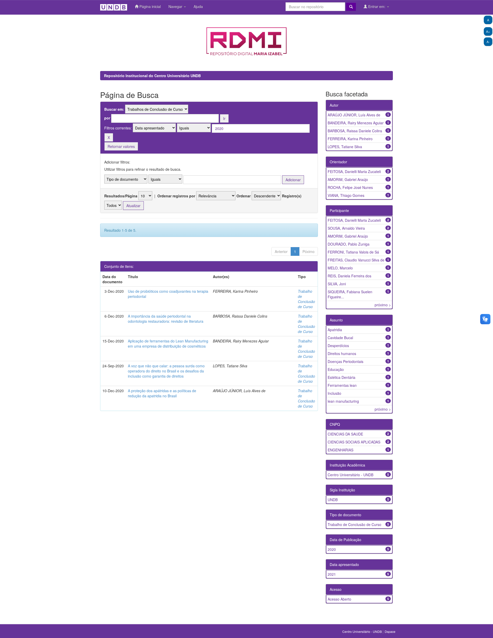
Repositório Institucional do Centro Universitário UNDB (152, 75)
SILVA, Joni (337, 283)
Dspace (390, 631)
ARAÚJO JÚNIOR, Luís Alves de (354, 114)
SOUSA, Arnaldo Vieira (346, 228)
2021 (332, 574)
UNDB (333, 499)
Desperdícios (338, 345)
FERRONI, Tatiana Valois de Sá (353, 252)
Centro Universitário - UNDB (350, 474)
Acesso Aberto (339, 599)
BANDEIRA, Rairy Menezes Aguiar (356, 122)
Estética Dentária (341, 377)
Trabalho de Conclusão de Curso (306, 299)
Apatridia (335, 329)
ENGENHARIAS (340, 449)
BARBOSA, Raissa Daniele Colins (355, 130)
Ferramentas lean (342, 385)
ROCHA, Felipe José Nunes (350, 187)
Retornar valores (121, 146)
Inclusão (334, 393)
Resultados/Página (120, 195)
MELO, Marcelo (340, 267)
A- (488, 41)
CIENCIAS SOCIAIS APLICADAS (354, 441)
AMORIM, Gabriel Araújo (348, 179)
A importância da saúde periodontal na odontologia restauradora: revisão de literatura (165, 318)
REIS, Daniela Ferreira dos (349, 275)
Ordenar (243, 195)
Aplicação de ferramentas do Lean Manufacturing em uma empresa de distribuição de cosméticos (168, 343)
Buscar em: (114, 109)
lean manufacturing (343, 401)
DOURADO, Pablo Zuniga (348, 244)
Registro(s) (291, 195)
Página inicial (149, 6)
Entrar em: (376, 6)
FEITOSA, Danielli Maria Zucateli (354, 171)
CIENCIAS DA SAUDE (345, 434)
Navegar (175, 6)
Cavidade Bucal (340, 337)
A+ (488, 31)
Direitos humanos (342, 353)
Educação (336, 369)
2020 (332, 549)
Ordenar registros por (176, 195)
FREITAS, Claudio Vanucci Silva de (356, 259)
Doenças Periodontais (345, 361)
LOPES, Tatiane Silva (345, 146)
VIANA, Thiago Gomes (346, 195)
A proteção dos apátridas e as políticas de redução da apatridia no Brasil (162, 393)
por (107, 117)
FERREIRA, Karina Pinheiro (350, 138)
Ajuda (198, 6)
